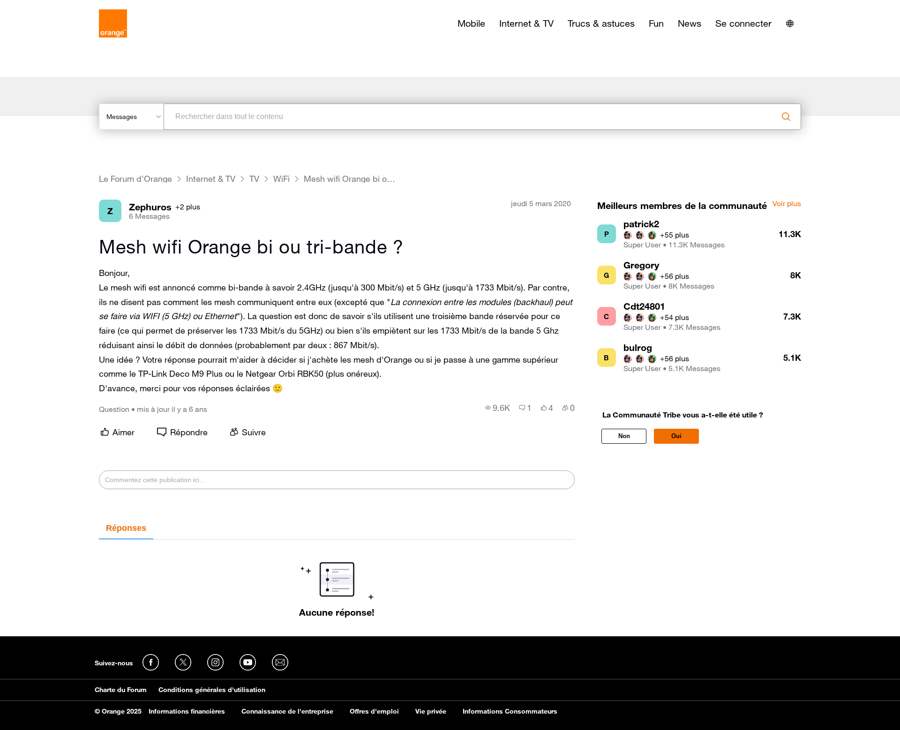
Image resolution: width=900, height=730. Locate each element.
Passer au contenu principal (50, 7)
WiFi (281, 179)
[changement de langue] (790, 23)
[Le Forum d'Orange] (113, 23)
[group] (497, 407)
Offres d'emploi (374, 711)
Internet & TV (526, 23)
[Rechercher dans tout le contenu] (786, 117)
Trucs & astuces (601, 23)
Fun (656, 23)
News (689, 23)
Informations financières (187, 711)
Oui (676, 435)
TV (254, 179)
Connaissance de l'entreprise (287, 711)
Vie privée (430, 711)
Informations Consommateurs (510, 711)
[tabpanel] (337, 579)
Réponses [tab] (126, 528)
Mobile (471, 23)
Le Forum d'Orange (135, 179)
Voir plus (786, 204)
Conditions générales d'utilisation (211, 689)
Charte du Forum (121, 689)
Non (624, 435)
